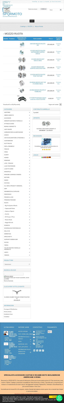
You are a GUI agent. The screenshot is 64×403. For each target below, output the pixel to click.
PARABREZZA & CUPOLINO (12, 191)
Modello (6, 38)
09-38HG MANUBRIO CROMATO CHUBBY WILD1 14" (13, 345)
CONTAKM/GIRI (9, 140)
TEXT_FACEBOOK (43, 350)
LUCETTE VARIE (10, 169)
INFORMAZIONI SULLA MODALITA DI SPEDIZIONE (24, 351)
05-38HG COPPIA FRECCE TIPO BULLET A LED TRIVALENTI (13, 334)
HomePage (34, 1)
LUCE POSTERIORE (11, 166)
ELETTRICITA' (9, 143)
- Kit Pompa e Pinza (10, 217)
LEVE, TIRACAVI (10, 163)
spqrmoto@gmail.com (41, 337)
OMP (6, 188)
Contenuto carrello (41, 109)
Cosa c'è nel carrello (56, 1)
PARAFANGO (9, 194)
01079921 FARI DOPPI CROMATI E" (46, 128)
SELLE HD (8, 231)
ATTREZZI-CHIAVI (10, 123)
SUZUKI (7, 242)
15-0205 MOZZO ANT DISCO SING (37, 59)
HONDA (7, 157)
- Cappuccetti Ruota (10, 208)
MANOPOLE (8, 171)
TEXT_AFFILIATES (23, 346)
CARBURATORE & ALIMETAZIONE (14, 132)
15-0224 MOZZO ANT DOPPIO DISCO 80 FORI (37, 67)
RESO (19, 341)
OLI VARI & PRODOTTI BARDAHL (14, 185)
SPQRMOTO (12, 14)
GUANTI (7, 154)
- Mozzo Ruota (38, 26)
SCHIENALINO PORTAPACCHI (13, 228)
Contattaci (6, 316)
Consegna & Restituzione (10, 309)
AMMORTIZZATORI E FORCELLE (14, 121)
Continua (55, 397)
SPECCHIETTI (9, 236)
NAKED (7, 180)
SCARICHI (8, 225)
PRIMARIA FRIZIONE (11, 200)
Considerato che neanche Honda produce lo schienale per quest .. (46, 147)
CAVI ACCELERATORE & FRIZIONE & (16, 137)
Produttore (12, 38)
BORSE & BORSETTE (11, 126)
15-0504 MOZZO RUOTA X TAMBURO (38, 90)
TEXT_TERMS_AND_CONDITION (24, 334)
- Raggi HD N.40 (9, 222)
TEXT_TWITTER (40, 350)
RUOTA (30, 26)
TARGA (7, 245)
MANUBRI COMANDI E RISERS (14, 174)
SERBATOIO (8, 233)
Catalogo (23, 26)
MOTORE (8, 177)
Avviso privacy (7, 311)
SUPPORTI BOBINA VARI (12, 239)
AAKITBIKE (8, 112)
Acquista (47, 1)
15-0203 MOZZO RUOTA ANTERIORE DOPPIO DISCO (37, 52)
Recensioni (37, 136)
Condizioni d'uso (8, 314)
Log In (41, 1)
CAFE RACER (9, 129)
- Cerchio (7, 214)
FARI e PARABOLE (10, 146)
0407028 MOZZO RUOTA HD (37, 44)
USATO (7, 252)
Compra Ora (58, 44)
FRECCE (8, 149)
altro (10, 340)
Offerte (36, 118)
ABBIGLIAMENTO (10, 115)
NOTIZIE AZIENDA (23, 331)
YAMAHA (8, 255)
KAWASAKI (8, 160)
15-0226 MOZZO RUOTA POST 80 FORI (37, 75)
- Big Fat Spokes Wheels (12, 205)
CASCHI (7, 135)
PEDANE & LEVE (10, 197)
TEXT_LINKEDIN (34, 350)
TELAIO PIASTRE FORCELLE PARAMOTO (12, 248)
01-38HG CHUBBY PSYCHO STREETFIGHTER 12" (17, 297)
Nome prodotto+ (37, 38)
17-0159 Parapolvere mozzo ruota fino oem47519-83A (37, 98)
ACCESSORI (9, 118)
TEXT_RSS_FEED (37, 350)
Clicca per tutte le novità (14, 286)
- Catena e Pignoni (10, 211)
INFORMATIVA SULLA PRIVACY (23, 337)
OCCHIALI (8, 183)
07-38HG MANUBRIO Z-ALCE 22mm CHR (12, 357)
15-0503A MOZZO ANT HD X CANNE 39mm (38, 83)
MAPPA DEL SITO (22, 344)
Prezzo (51, 38)
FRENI (7, 152)
